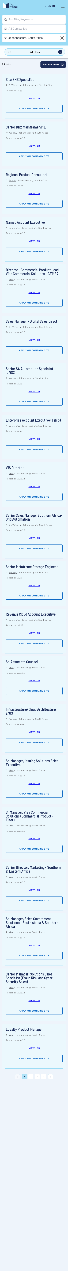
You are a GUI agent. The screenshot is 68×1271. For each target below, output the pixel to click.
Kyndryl (13, 132)
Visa (11, 279)
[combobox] (37, 19)
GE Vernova (15, 85)
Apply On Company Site (34, 108)
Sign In (50, 6)
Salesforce (14, 228)
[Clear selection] (62, 38)
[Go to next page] (50, 1076)
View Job (34, 98)
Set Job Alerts (51, 64)
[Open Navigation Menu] (63, 6)
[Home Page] (12, 6)
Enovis (12, 180)
